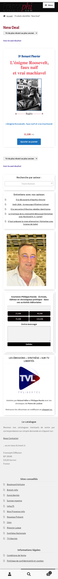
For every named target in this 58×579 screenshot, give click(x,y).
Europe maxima (14, 500)
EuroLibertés (13, 495)
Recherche (29, 574)
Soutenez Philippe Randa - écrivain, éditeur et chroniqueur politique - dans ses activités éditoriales (29, 299)
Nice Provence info (16, 511)
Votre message (29, 324)
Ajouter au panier (29, 141)
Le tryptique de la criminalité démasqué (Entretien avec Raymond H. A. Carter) (30, 215)
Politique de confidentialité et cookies (25, 560)
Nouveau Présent (15, 516)
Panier (45, 572)
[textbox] (29, 183)
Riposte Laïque (14, 527)
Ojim (9, 522)
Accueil (9, 16)
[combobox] (29, 183)
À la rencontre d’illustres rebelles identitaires (31, 209)
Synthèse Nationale (16, 533)
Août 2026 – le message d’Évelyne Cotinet (31, 204)
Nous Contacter (10, 438)
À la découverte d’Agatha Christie (30, 199)
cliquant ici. (47, 409)
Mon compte (9, 574)
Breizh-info (12, 489)
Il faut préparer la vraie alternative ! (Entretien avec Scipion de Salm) (30, 222)
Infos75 (10, 506)
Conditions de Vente (16, 555)
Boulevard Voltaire (16, 484)
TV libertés (12, 538)
